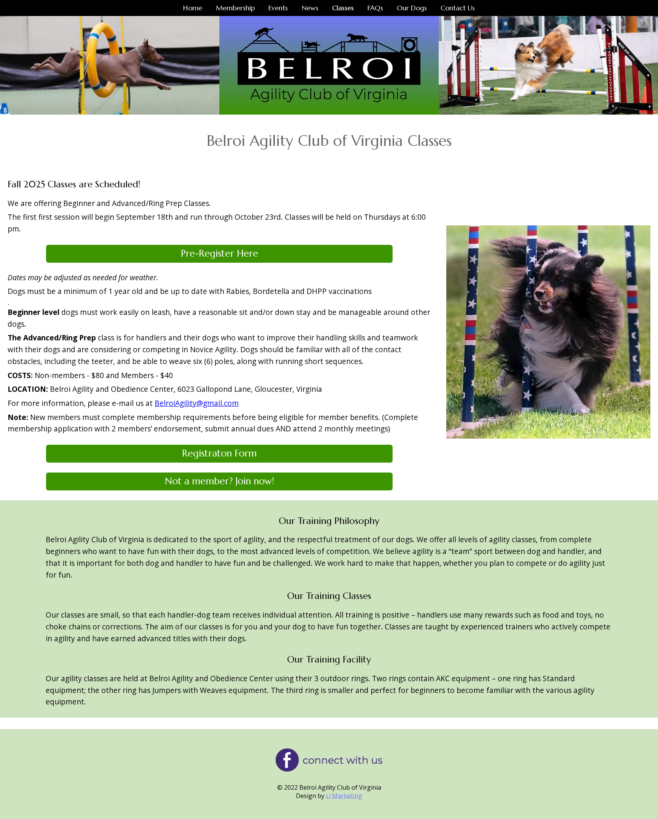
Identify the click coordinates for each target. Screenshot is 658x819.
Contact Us (458, 7)
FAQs (375, 7)
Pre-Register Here (219, 253)
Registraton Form (219, 453)
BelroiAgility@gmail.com (197, 403)
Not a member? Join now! (219, 481)
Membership (235, 7)
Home (192, 7)
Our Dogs (412, 7)
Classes (343, 7)
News (310, 7)
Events (278, 7)
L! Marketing (344, 796)
